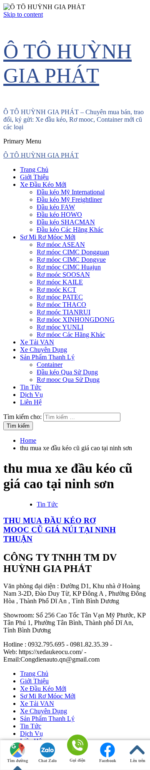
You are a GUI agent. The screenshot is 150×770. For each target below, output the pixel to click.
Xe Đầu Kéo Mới (43, 184)
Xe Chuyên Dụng (43, 349)
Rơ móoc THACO (61, 304)
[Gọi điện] (77, 745)
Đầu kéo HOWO (59, 214)
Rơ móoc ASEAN (61, 244)
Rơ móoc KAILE (60, 282)
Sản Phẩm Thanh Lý (47, 357)
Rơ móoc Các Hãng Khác (71, 334)
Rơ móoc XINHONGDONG (76, 319)
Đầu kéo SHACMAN (66, 222)
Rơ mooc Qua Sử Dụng (68, 379)
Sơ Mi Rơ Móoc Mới (47, 237)
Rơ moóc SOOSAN (63, 274)
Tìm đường (17, 760)
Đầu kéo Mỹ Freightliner (69, 199)
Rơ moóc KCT (56, 289)
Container (49, 364)
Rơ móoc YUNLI (60, 327)
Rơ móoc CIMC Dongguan (73, 252)
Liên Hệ (31, 402)
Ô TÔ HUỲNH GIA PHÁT (41, 155)
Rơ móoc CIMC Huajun (69, 267)
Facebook (107, 760)
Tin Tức (30, 387)
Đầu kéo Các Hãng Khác (70, 229)
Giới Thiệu (34, 177)
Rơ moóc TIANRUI (63, 312)
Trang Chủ (34, 169)
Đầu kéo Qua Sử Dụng (67, 372)
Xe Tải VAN (37, 342)
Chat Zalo (47, 760)
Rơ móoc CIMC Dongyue (71, 259)
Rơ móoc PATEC (60, 297)
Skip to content (23, 14)
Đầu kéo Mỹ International (71, 192)
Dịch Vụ (31, 394)
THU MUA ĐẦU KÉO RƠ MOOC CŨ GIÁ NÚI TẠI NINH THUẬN (59, 529)
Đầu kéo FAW (56, 207)
